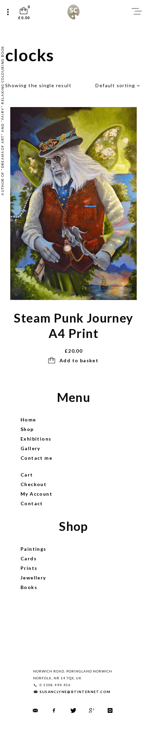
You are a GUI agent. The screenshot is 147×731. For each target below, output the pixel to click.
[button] (74, 361)
